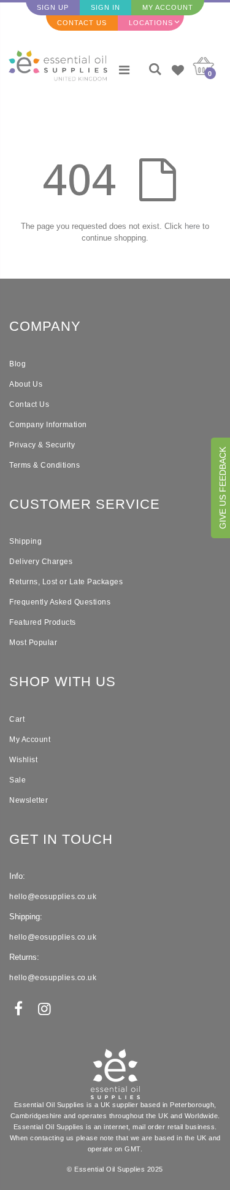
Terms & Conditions (44, 465)
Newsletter (28, 800)
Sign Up (53, 7)
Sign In (105, 7)
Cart (17, 719)
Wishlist (23, 759)
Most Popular (33, 642)
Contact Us (82, 22)
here (192, 226)
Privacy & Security (42, 445)
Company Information (48, 424)
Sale (17, 780)
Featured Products (42, 622)
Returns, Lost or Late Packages (66, 582)
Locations (151, 22)
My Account (167, 7)
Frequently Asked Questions (59, 602)
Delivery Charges (40, 561)
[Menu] (124, 70)
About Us (25, 384)
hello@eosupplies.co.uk (52, 896)
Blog (17, 364)
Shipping (25, 541)
